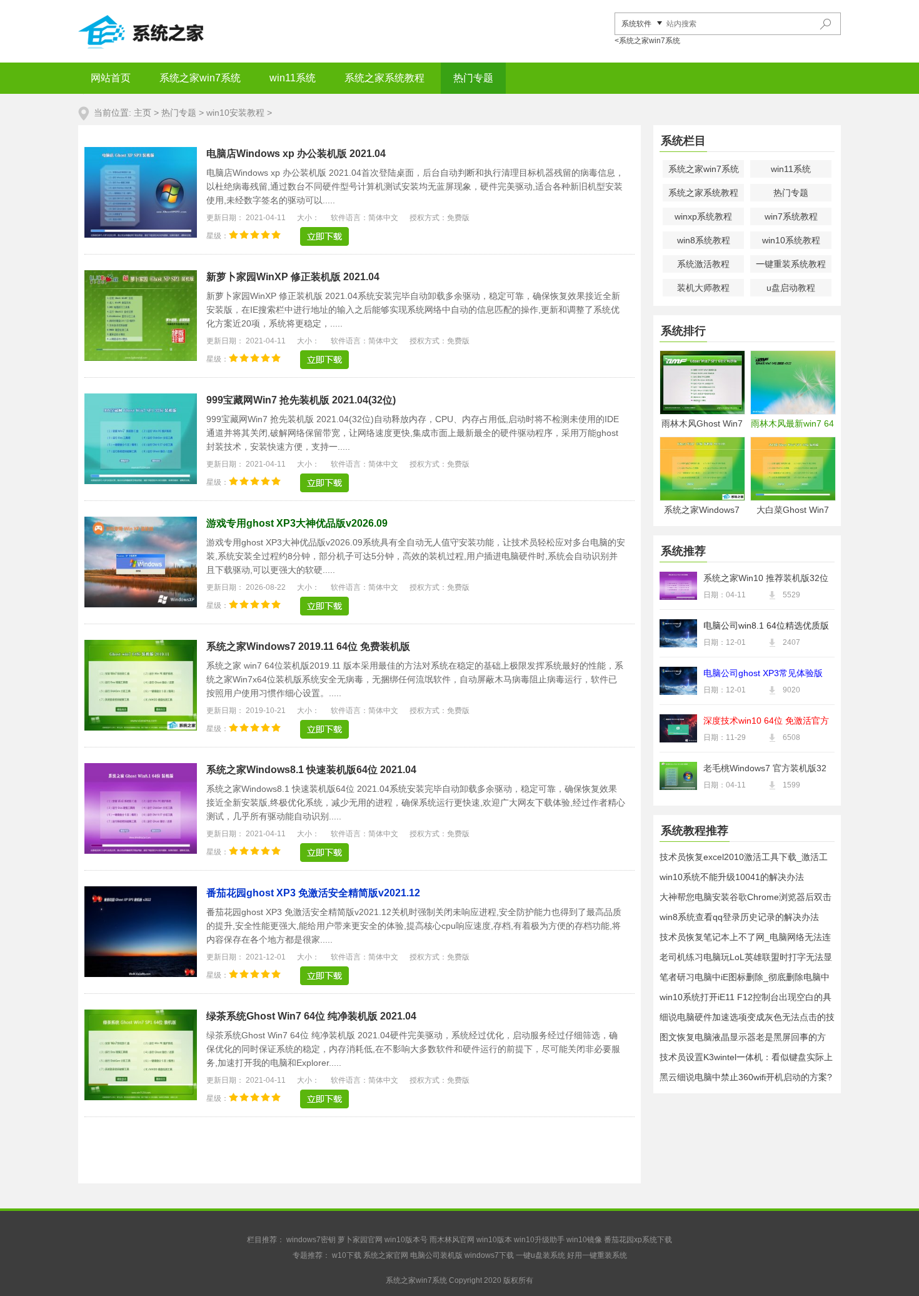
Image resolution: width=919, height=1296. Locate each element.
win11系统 (292, 78)
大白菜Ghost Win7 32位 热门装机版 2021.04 (792, 511)
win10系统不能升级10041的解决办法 (732, 877)
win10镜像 (584, 1239)
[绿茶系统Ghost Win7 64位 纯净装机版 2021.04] (140, 1097)
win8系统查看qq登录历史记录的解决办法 (739, 917)
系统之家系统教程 (384, 78)
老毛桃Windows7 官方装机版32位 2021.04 (764, 769)
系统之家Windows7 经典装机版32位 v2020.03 (702, 511)
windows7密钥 (311, 1239)
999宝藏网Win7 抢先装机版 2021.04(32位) (301, 400)
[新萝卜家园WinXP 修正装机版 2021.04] (140, 358)
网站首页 (111, 78)
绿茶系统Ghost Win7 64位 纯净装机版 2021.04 (311, 1016)
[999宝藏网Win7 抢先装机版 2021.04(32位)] (140, 481)
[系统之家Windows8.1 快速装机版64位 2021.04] (140, 851)
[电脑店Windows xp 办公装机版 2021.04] (140, 235)
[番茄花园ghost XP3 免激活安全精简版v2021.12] (324, 975)
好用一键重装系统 (597, 1255)
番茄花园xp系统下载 (638, 1239)
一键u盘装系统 (540, 1255)
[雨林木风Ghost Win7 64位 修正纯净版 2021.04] (702, 382)
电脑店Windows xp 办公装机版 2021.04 (296, 153)
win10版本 (494, 1239)
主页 (142, 113)
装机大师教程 (703, 288)
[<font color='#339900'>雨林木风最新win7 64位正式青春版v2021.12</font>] (792, 382)
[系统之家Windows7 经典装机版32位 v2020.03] (702, 469)
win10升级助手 (539, 1239)
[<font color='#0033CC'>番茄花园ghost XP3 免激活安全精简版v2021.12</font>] (140, 974)
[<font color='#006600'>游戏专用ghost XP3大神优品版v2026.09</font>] (140, 604)
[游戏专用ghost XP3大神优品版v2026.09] (324, 606)
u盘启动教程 (790, 288)
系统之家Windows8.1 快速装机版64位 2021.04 (311, 769)
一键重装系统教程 (791, 264)
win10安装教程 (235, 113)
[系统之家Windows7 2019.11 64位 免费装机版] (140, 727)
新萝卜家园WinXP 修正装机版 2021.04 (292, 276)
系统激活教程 (703, 264)
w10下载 (346, 1255)
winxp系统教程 (703, 216)
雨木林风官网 (452, 1239)
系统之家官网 (385, 1255)
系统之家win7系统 (200, 78)
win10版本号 (406, 1239)
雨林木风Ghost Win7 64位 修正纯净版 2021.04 (702, 424)
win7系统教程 (791, 216)
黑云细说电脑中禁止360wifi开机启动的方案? (746, 1077)
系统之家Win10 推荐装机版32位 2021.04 (765, 579)
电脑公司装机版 (436, 1255)
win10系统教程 (791, 240)
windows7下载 (489, 1255)
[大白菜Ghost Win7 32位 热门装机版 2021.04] (792, 469)
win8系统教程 (703, 240)
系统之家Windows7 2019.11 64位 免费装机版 (308, 646)
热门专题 (473, 78)
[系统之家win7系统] (172, 31)
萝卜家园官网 (360, 1239)
